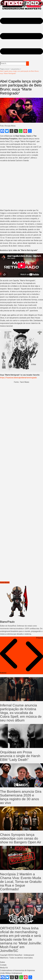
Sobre (2, 962)
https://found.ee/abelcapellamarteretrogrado (18, 378)
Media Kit (4, 968)
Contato (3, 965)
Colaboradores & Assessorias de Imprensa (17, 970)
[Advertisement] (21, 186)
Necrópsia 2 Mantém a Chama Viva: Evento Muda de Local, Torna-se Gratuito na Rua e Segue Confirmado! (21, 881)
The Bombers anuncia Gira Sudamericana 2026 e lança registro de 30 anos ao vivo (20, 797)
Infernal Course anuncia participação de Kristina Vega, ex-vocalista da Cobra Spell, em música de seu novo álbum (21, 712)
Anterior (3, 673)
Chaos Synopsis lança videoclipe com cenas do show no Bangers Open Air (20, 838)
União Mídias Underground (11, 973)
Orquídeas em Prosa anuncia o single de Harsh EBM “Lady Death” (20, 756)
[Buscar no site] (27, 63)
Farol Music (5, 582)
